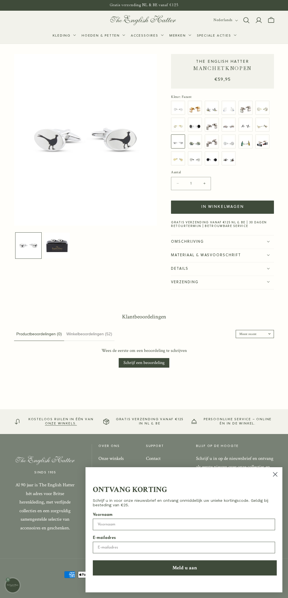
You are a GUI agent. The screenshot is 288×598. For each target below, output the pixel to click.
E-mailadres (104, 538)
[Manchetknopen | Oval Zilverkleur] (213, 141)
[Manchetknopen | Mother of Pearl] (179, 125)
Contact (153, 458)
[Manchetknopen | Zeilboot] (230, 108)
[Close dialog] (275, 474)
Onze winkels (111, 458)
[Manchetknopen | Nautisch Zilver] (196, 158)
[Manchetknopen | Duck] (230, 158)
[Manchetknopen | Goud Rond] (263, 108)
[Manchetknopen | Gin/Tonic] (246, 141)
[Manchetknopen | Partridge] (263, 125)
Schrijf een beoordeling (144, 363)
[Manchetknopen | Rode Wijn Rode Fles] (263, 141)
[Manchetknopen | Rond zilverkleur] (179, 108)
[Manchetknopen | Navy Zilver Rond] (213, 158)
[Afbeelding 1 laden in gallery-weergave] (28, 245)
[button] (63, 36)
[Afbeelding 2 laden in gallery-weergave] (57, 245)
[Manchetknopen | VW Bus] (196, 141)
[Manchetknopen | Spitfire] (246, 125)
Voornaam (102, 515)
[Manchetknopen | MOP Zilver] (230, 141)
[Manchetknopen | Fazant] (213, 108)
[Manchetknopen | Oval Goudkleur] (196, 108)
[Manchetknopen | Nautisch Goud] (179, 158)
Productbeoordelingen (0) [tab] (39, 334)
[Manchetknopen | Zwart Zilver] (196, 125)
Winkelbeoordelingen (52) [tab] (89, 334)
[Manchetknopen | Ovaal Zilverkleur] (246, 108)
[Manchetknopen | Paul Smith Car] (230, 125)
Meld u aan (184, 568)
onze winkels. (61, 424)
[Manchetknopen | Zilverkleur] (213, 125)
